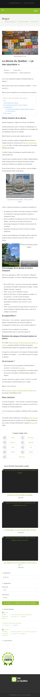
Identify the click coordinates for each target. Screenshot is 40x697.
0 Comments (15, 625)
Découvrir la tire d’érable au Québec (20, 495)
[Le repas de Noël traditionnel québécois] (5, 615)
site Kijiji (21, 368)
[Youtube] (16, 645)
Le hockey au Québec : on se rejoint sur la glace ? (23, 631)
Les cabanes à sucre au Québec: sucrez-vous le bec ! (20, 564)
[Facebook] (4, 645)
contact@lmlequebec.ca (15, 3)
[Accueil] (2, 21)
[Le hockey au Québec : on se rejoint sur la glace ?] (5, 632)
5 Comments (23, 616)
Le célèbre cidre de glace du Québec (11, 623)
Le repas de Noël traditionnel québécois (21, 614)
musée (33, 423)
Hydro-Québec (33, 418)
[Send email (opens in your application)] (23, 5)
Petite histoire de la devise (11, 103)
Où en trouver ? (11, 111)
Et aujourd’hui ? (8, 107)
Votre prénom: (5, 594)
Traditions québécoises (10, 72)
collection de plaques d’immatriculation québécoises (20, 390)
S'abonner (26, 3)
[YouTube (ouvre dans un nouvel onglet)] (21, 5)
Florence (6, 70)
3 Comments (23, 633)
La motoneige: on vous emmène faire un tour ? (20, 530)
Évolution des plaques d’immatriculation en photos (20, 109)
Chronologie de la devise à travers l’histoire (15, 105)
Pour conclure (8, 113)
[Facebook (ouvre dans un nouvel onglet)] (17, 5)
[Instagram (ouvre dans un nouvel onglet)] (19, 5)
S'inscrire (31, 3)
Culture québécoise (25, 72)
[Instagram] (10, 645)
